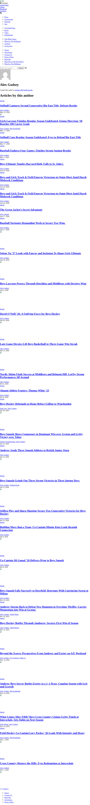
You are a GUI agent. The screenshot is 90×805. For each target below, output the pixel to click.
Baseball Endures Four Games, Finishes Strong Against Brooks (35, 150)
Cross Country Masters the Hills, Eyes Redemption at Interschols (36, 763)
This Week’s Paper (10, 39)
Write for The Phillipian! (12, 41)
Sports (6, 30)
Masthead (3, 9)
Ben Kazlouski (15, 129)
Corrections (8, 46)
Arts (5, 24)
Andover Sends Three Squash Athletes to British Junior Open (34, 450)
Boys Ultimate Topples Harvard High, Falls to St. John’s (32, 163)
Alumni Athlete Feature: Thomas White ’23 (24, 390)
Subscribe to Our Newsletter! (14, 61)
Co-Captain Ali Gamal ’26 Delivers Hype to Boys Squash (32, 560)
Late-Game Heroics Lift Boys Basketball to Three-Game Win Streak (38, 344)
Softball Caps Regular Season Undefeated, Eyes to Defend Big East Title (40, 137)
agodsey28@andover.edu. (24, 90)
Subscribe (7, 59)
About (2, 7)
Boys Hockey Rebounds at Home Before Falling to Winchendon (35, 403)
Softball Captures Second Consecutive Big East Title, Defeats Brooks (38, 105)
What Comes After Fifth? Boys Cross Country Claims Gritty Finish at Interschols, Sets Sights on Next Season (39, 718)
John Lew (3, 408)
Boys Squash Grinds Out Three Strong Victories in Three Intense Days (40, 480)
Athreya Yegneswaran (7, 442)
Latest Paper (4, 5)
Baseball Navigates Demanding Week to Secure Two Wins (33, 223)
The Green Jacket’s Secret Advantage (21, 209)
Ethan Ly (23, 658)
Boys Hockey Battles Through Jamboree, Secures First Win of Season (39, 623)
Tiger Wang (4, 724)
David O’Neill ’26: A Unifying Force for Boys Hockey (30, 313)
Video (6, 32)
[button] (45, 3)
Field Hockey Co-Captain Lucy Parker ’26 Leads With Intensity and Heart (42, 733)
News (6, 17)
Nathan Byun (14, 485)
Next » (6, 789)
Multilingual (8, 35)
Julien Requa (14, 628)
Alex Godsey (4, 110)
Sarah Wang (14, 614)
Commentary (8, 19)
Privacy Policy (9, 57)
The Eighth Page (9, 28)
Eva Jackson (14, 658)
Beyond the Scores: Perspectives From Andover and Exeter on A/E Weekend (43, 653)
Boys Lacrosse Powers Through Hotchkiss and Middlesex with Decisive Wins (43, 283)
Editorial (7, 21)
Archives (3, 11)
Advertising (8, 52)
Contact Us (8, 54)
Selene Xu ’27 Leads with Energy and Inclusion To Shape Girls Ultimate (40, 253)
